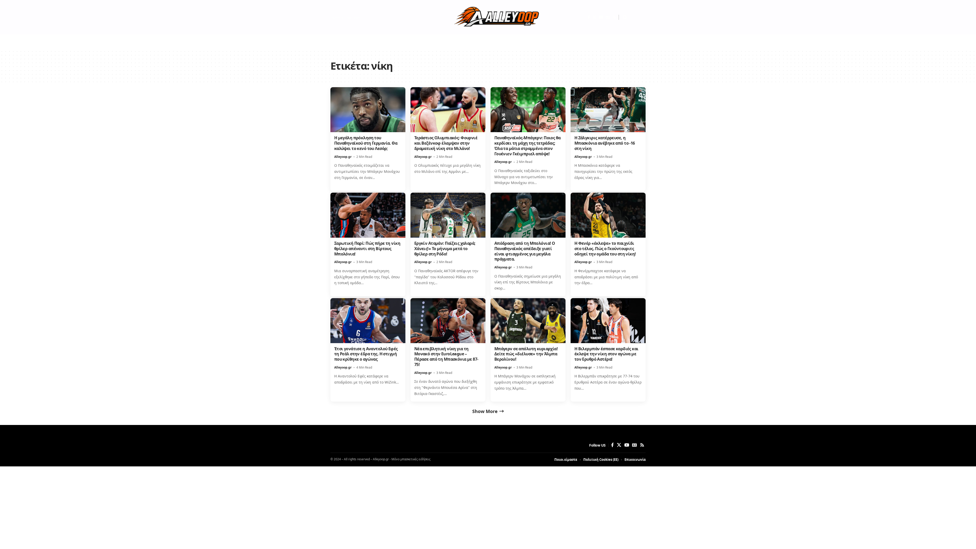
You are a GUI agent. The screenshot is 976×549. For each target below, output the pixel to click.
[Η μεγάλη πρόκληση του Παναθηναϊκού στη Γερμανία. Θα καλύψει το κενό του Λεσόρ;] (367, 109)
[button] (625, 17)
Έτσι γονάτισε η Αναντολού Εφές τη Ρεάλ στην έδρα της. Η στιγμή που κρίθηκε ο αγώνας (366, 354)
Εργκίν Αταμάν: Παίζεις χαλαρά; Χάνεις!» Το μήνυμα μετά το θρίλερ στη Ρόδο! (445, 248)
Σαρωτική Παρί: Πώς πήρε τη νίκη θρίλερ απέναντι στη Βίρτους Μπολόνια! (367, 248)
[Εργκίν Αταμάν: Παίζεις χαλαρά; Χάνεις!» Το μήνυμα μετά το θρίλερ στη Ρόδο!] (447, 215)
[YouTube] (601, 17)
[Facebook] (588, 17)
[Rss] (614, 17)
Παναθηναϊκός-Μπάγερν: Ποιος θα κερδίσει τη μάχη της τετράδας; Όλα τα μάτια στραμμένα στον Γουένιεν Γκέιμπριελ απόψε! (527, 145)
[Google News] (607, 17)
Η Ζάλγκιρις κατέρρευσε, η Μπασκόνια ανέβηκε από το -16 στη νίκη (604, 143)
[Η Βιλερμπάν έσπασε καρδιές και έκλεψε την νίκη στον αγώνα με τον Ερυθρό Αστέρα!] (608, 320)
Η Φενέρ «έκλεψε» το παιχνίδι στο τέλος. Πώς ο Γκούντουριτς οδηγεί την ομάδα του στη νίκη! (605, 248)
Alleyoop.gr (343, 157)
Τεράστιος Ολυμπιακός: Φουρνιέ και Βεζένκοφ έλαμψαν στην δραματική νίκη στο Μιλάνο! (445, 143)
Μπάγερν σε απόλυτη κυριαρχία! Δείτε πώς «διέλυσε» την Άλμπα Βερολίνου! (526, 354)
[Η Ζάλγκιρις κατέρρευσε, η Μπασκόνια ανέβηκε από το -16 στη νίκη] (608, 109)
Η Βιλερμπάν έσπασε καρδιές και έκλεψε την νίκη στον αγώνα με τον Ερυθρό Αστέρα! (606, 354)
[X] (594, 17)
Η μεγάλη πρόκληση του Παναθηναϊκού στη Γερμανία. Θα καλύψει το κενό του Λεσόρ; (365, 143)
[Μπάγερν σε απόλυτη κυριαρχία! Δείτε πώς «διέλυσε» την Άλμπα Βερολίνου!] (528, 320)
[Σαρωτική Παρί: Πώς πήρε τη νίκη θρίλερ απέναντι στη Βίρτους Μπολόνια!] (367, 215)
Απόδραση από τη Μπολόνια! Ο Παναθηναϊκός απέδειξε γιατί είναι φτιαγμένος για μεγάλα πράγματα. (524, 251)
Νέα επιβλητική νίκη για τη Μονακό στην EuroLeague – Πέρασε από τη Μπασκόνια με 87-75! (446, 356)
